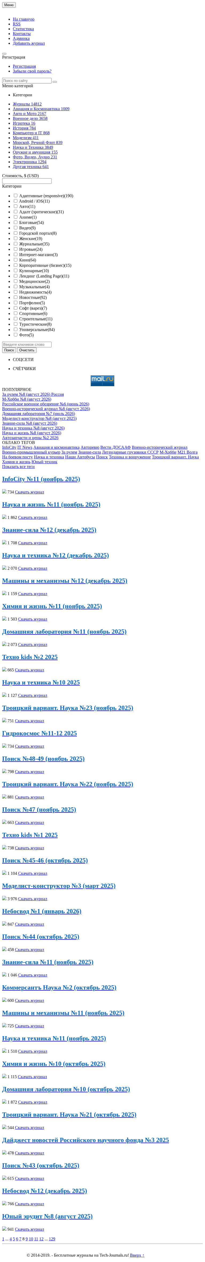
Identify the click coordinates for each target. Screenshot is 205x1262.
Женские (30, 238)
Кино (27, 260)
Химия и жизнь (16, 461)
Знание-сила (89, 452)
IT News (24, 447)
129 (52, 1239)
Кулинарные (34, 270)
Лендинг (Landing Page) (44, 276)
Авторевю (90, 447)
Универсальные (37, 329)
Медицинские (34, 281)
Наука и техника (49, 457)
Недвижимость (35, 292)
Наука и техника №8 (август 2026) (33, 428)
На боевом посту (17, 457)
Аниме (28, 217)
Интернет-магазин (38, 254)
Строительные (35, 319)
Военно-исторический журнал (159, 447)
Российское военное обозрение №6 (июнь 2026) (45, 404)
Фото (26, 335)
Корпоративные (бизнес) (45, 265)
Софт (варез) (33, 308)
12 (41, 1239)
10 (31, 1239)
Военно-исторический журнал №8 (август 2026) (46, 408)
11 (36, 1239)
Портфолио (32, 303)
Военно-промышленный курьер (31, 452)
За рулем (69, 452)
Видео (27, 228)
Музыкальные (34, 286)
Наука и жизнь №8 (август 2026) (31, 433)
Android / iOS (34, 201)
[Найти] (55, 82)
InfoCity (9, 447)
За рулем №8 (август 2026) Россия (33, 394)
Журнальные (34, 244)
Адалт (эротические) (41, 212)
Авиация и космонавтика (56, 447)
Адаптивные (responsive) (46, 195)
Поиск (102, 457)
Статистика (23, 28)
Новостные (33, 297)
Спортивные (33, 313)
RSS (17, 24)
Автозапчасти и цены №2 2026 (30, 437)
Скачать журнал (29, 492)
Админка (21, 38)
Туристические (35, 324)
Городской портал (38, 233)
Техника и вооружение (130, 457)
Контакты (22, 33)
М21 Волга (188, 452)
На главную (23, 19)
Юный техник (44, 461)
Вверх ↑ (137, 1255)
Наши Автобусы (80, 457)
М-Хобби (168, 452)
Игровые (30, 249)
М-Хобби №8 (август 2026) (26, 399)
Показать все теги (18, 466)
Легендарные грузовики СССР (130, 452)
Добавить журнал (29, 43)
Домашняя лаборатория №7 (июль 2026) (38, 413)
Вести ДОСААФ (115, 447)
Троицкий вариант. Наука (175, 457)
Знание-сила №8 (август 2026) (29, 423)
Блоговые (31, 222)
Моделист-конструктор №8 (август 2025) (39, 418)
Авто (27, 206)
